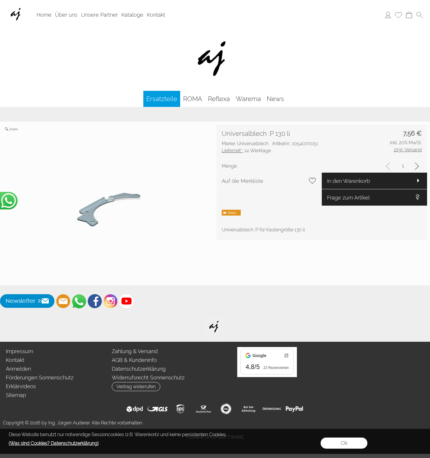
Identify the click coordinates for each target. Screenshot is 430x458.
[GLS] (157, 408)
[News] (275, 99)
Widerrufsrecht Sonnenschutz (148, 377)
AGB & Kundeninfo (134, 360)
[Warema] (248, 99)
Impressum (19, 351)
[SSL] (226, 408)
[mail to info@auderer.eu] (63, 301)
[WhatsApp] (79, 301)
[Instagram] (110, 301)
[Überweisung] (272, 408)
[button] (419, 15)
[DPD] (135, 408)
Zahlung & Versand (135, 351)
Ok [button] (344, 443)
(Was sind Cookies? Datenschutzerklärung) (54, 443)
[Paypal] (294, 408)
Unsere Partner (99, 15)
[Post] (203, 408)
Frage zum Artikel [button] (348, 198)
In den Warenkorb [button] (348, 181)
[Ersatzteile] (161, 99)
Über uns (66, 15)
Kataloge (132, 15)
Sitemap (16, 395)
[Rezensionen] (267, 349)
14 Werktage (246, 150)
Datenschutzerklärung (139, 369)
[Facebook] (94, 301)
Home (44, 15)
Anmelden (18, 369)
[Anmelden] (388, 15)
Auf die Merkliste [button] (242, 181)
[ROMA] (192, 99)
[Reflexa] (219, 99)
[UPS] (180, 408)
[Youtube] (126, 301)
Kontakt (156, 15)
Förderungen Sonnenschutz (39, 377)
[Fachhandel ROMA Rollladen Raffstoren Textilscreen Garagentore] (215, 32)
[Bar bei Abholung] (249, 408)
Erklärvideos (21, 386)
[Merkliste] (398, 15)
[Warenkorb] (409, 15)
